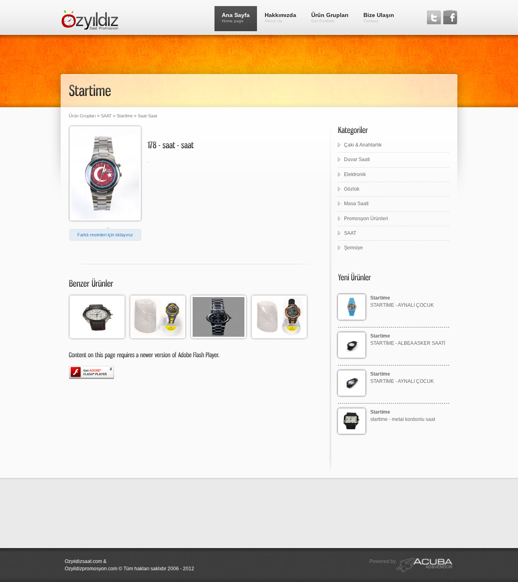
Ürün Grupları (329, 17)
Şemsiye (353, 248)
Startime (125, 115)
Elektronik (355, 174)
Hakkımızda (280, 17)
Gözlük (351, 189)
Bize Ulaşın (378, 17)
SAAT (106, 115)
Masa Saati (356, 203)
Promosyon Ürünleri (366, 218)
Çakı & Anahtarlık (363, 145)
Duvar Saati (357, 159)
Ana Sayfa (236, 17)
